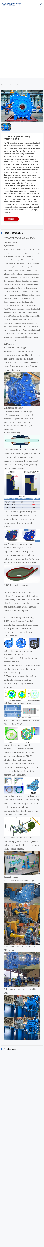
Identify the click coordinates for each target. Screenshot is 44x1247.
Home (6, 85)
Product (15, 85)
